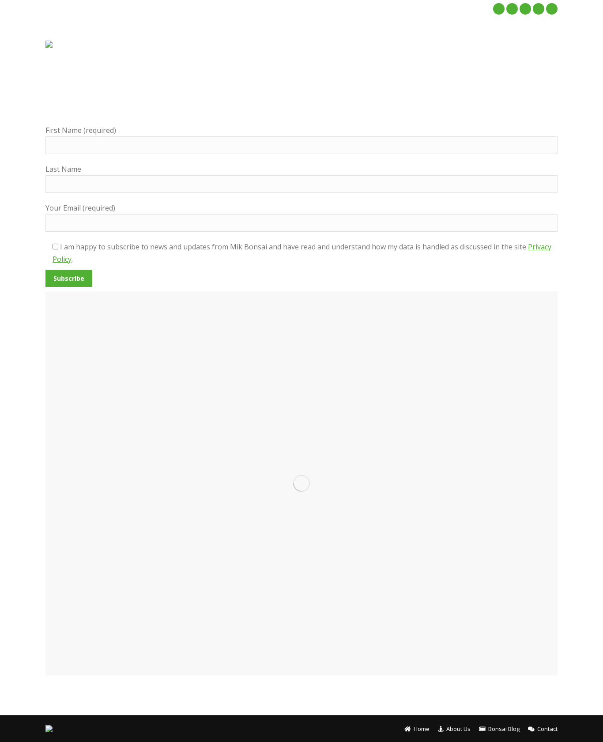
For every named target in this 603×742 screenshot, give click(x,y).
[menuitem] (349, 44)
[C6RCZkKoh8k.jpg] (301, 483)
